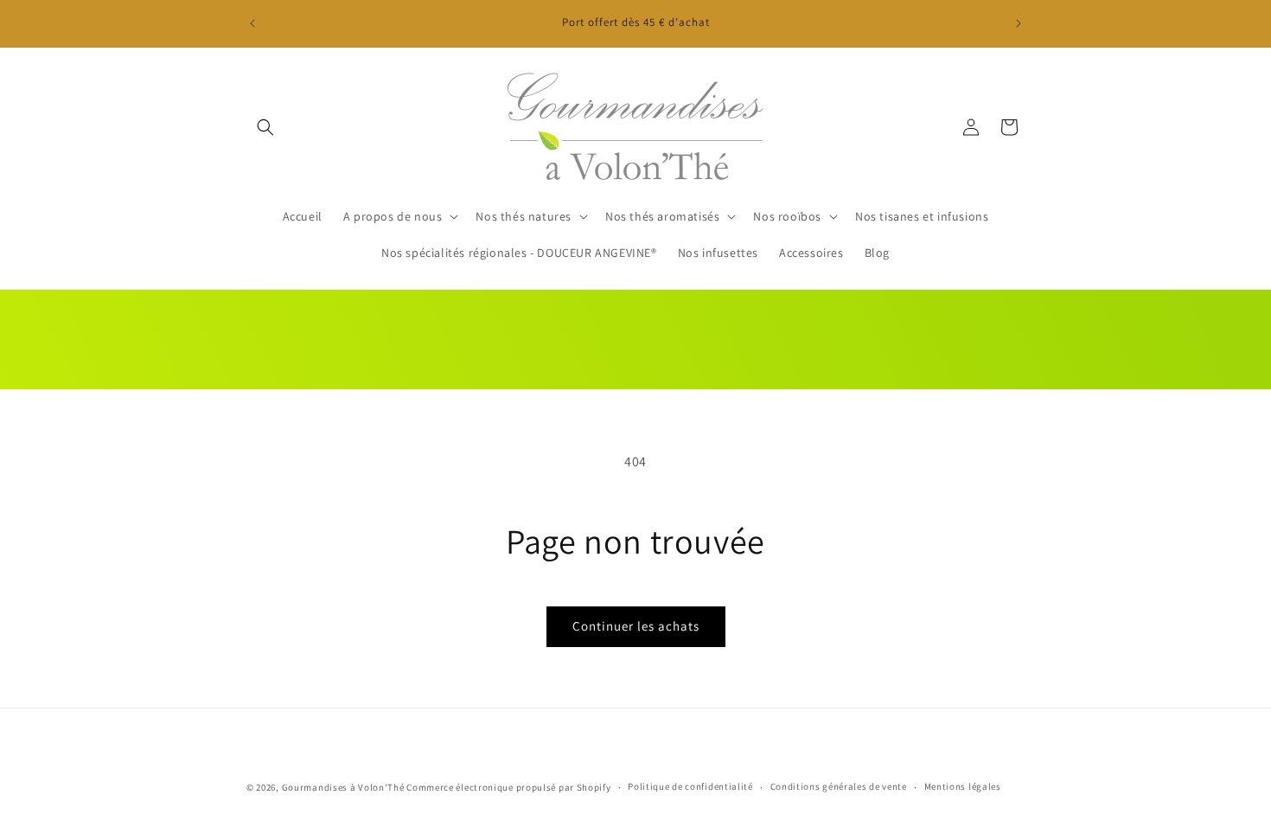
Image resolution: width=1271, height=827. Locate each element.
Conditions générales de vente (838, 786)
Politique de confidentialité (690, 786)
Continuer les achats (635, 626)
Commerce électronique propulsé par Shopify (508, 787)
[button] (265, 127)
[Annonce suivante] (1019, 23)
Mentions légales (962, 786)
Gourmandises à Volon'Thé (343, 787)
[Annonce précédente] (252, 23)
